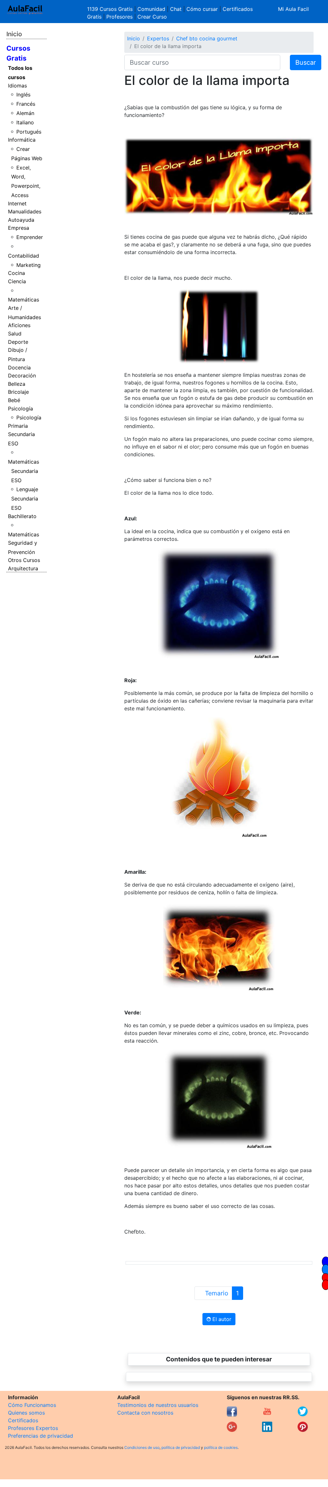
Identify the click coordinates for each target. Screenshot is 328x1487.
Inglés (23, 94)
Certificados (23, 1420)
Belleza (16, 384)
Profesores (119, 16)
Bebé (14, 400)
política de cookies (221, 1447)
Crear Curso (152, 16)
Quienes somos (26, 1412)
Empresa (18, 228)
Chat (176, 9)
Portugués (28, 131)
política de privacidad (180, 1447)
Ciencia (17, 281)
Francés (25, 104)
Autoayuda (21, 220)
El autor (221, 1319)
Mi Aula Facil (293, 9)
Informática (22, 139)
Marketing (28, 265)
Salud (14, 333)
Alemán (25, 113)
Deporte (18, 342)
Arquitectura (23, 568)
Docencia (19, 367)
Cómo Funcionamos (32, 1405)
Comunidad (151, 9)
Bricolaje (18, 392)
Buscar (305, 62)
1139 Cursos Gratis (110, 9)
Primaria (18, 426)
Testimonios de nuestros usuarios (157, 1405)
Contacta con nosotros (145, 1412)
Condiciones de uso (142, 1447)
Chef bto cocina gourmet (206, 38)
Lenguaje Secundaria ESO (24, 498)
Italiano (25, 122)
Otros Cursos (24, 560)
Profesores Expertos (33, 1428)
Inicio (14, 34)
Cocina (16, 273)
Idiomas (17, 85)
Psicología (20, 408)
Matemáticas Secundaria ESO (23, 470)
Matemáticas (23, 299)
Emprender (29, 237)
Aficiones (19, 325)
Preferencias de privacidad (40, 1436)
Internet (17, 203)
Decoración (22, 375)
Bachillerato (22, 516)
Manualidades (24, 211)
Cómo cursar (202, 9)
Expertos (158, 38)
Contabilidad (23, 255)
